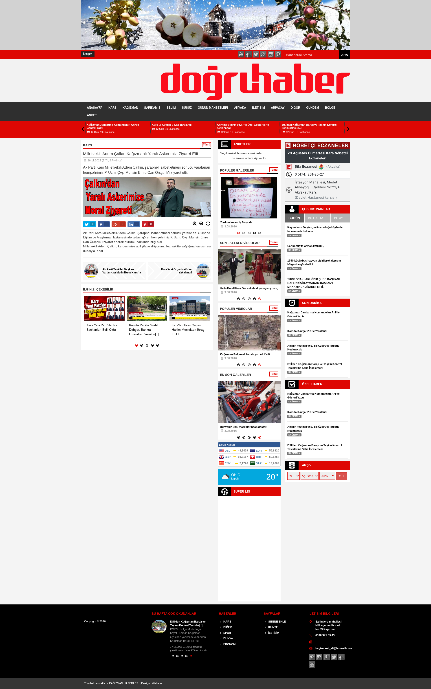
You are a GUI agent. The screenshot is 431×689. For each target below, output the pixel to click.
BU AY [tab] (338, 218)
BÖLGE (330, 107)
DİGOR (295, 107)
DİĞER (227, 627)
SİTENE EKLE (277, 621)
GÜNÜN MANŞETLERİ (213, 107)
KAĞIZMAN (130, 107)
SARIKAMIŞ (152, 107)
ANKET (92, 115)
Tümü (206, 144)
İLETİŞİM (258, 107)
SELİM (171, 107)
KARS (112, 107)
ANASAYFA (94, 107)
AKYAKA (240, 107)
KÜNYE (273, 627)
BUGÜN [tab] (294, 218)
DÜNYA (228, 638)
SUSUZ (187, 107)
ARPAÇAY (278, 107)
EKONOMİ (229, 644)
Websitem (158, 683)
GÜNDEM (312, 107)
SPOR (227, 632)
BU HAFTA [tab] (315, 218)
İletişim (87, 54)
